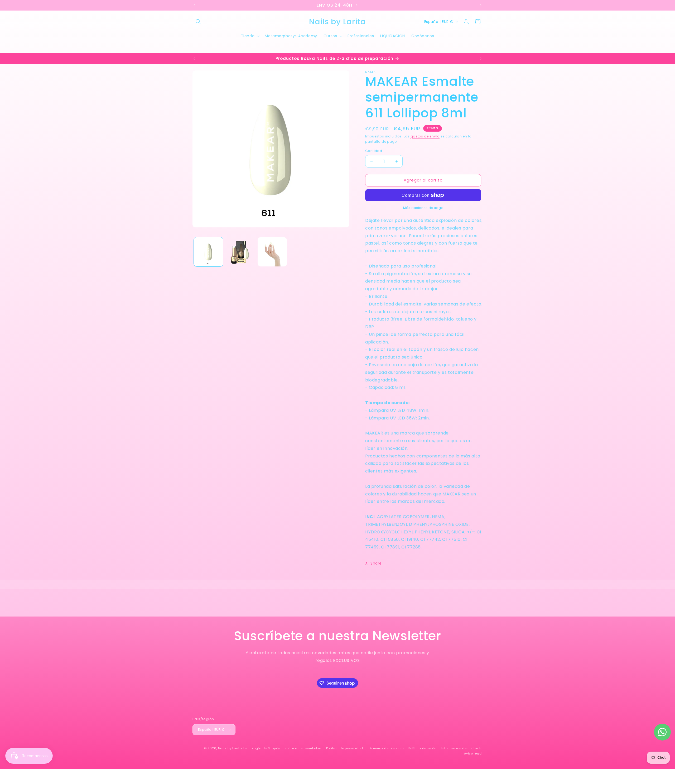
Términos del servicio (386, 748)
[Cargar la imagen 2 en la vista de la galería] (240, 251)
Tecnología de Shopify (261, 748)
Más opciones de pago (423, 208)
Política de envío (422, 748)
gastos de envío (425, 136)
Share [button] (376, 563)
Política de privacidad (344, 748)
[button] (198, 21)
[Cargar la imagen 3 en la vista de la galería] (272, 251)
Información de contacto (462, 748)
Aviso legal (473, 753)
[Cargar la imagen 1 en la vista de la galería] (208, 251)
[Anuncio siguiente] (480, 5)
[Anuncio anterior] (194, 5)
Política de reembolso (303, 748)
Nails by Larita (230, 748)
